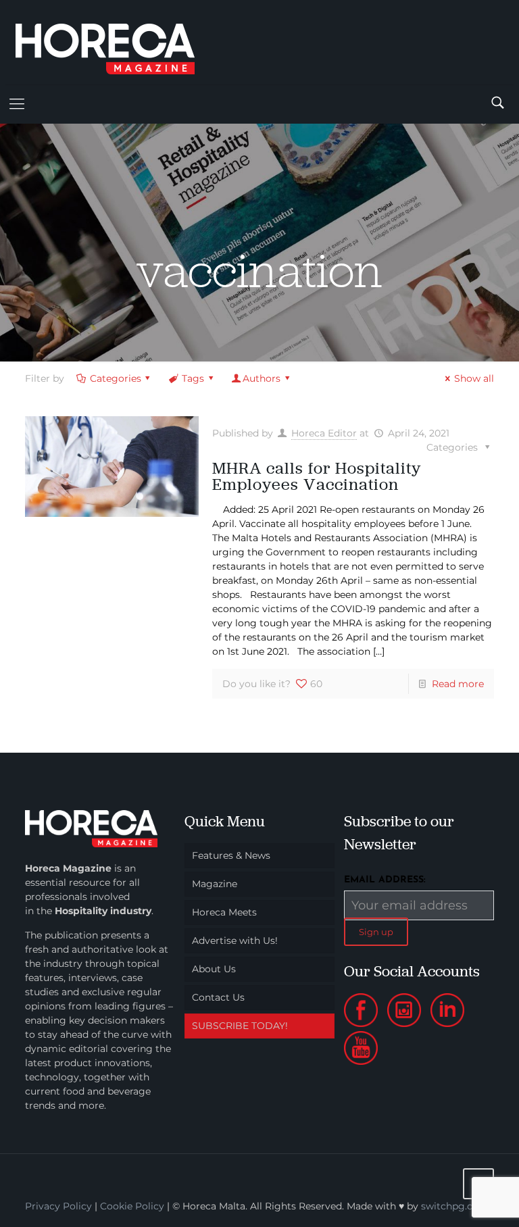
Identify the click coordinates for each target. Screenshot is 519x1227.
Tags (193, 378)
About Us (214, 969)
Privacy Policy (58, 1206)
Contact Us (218, 997)
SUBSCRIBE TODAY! (240, 1026)
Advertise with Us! (235, 940)
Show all (474, 378)
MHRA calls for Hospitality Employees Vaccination (316, 476)
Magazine (214, 884)
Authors (261, 378)
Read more (458, 684)
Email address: (385, 880)
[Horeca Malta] (117, 42)
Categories (115, 378)
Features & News (231, 855)
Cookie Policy (132, 1206)
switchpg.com (455, 1206)
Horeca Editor (324, 433)
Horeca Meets (224, 912)
